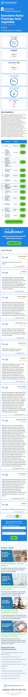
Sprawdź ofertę (23, 146)
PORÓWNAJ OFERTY (14, 243)
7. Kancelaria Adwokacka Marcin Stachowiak (12, 671)
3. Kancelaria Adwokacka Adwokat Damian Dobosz (13, 659)
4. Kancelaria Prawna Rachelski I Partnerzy (11, 661)
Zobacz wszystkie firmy (14, 221)
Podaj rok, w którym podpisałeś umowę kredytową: (13, 531)
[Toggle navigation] (25, 2)
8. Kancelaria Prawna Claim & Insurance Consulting (13, 673)
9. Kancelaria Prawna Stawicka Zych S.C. (11, 675)
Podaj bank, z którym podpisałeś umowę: (11, 525)
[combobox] (14, 528)
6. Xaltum (3, 668)
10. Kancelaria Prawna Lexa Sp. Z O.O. (10, 678)
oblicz (14, 538)
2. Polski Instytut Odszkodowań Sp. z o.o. (11, 657)
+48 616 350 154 (18, 690)
